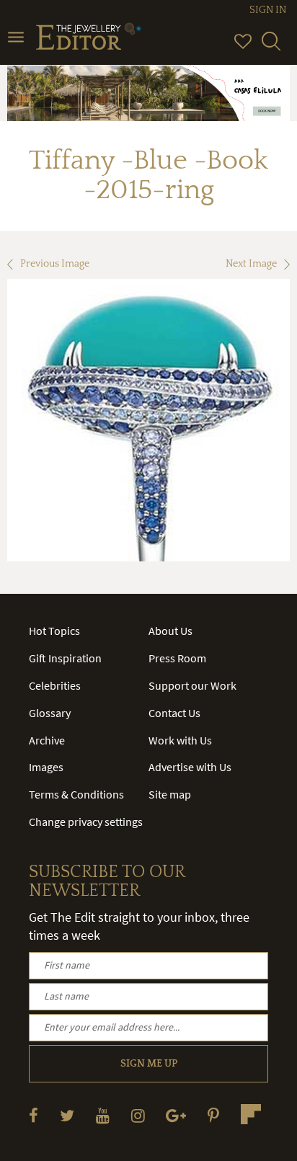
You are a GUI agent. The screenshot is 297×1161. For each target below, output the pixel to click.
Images (46, 767)
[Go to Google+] (176, 1115)
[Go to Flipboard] (251, 1114)
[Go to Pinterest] (213, 1115)
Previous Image (54, 264)
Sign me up (148, 1063)
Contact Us (174, 713)
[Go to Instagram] (138, 1115)
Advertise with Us (189, 767)
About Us (170, 630)
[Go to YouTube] (103, 1115)
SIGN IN (267, 10)
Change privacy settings (86, 821)
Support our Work (192, 685)
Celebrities (55, 685)
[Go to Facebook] (33, 1115)
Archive (47, 740)
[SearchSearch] (271, 47)
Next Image (251, 264)
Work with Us (180, 740)
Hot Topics (54, 630)
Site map (169, 794)
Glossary (50, 713)
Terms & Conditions (76, 794)
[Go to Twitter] (67, 1115)
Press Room (177, 658)
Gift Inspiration (65, 658)
